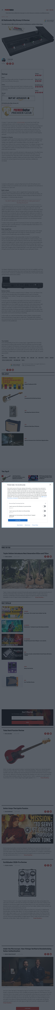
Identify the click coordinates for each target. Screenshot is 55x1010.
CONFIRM (17, 520)
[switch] (44, 506)
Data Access (27, 525)
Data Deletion (20, 525)
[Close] (50, 485)
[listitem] (27, 503)
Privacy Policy (35, 525)
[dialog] (27, 505)
